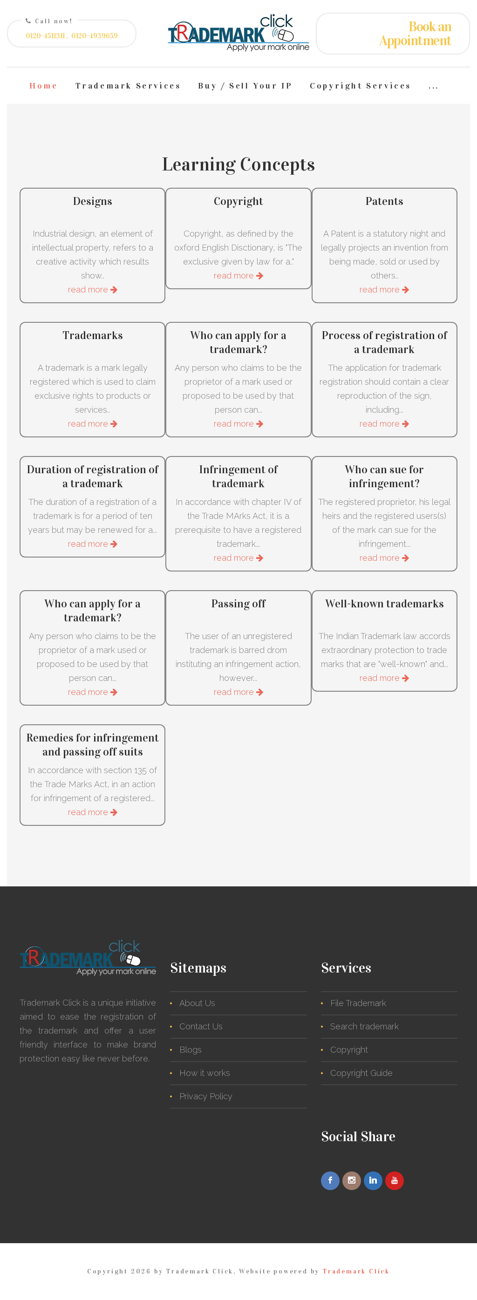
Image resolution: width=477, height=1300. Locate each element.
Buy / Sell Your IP (245, 86)
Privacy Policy (205, 1096)
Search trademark (364, 1026)
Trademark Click (356, 1271)
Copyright (349, 1050)
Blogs (190, 1050)
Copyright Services (360, 86)
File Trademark (358, 1003)
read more (89, 289)
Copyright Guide (361, 1073)
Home (43, 86)
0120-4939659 (94, 36)
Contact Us (201, 1026)
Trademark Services (128, 86)
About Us (197, 1003)
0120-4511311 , (47, 36)
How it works (204, 1073)
